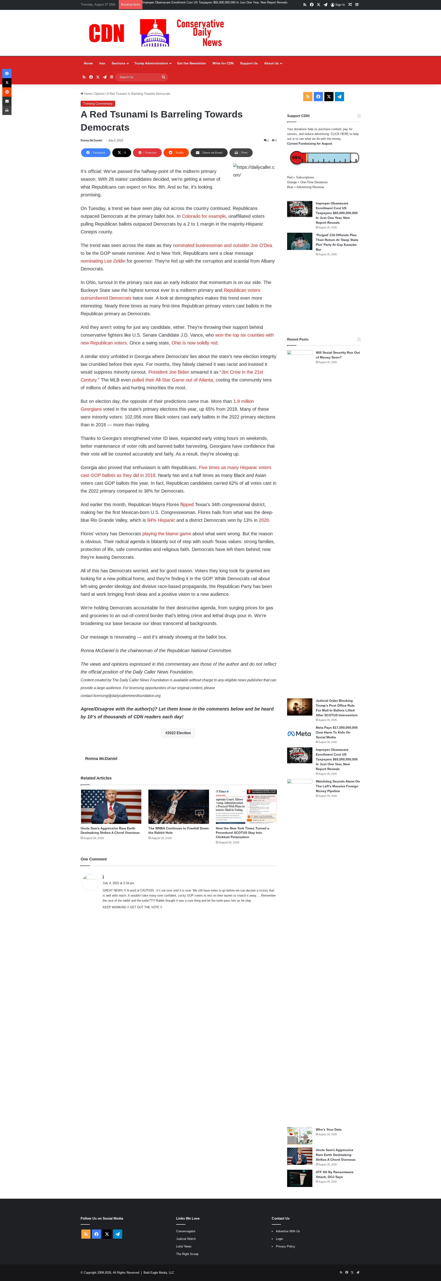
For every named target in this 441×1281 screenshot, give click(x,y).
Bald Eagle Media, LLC (159, 1272)
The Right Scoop (187, 1254)
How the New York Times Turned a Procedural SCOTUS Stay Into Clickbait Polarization (242, 832)
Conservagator (185, 1231)
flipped (187, 504)
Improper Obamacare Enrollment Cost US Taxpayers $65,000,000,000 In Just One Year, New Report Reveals (215, 2)
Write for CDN (223, 63)
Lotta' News (184, 1246)
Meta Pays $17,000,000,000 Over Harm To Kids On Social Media (337, 732)
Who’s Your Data (329, 1129)
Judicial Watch (186, 1239)
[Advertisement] (323, 296)
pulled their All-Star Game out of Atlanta (172, 379)
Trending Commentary (98, 103)
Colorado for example (204, 216)
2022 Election (179, 733)
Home (88, 63)
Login (279, 1239)
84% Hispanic (161, 520)
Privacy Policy (285, 1246)
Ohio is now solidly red (194, 342)
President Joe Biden (168, 372)
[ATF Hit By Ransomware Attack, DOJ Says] (299, 1178)
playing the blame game (166, 533)
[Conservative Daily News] (159, 33)
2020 (264, 520)
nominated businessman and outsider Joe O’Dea (222, 245)
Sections (118, 63)
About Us (271, 63)
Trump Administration (151, 63)
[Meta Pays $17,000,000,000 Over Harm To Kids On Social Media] (299, 733)
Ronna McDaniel (91, 140)
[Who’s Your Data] (299, 1135)
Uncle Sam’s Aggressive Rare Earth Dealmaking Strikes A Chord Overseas (336, 1154)
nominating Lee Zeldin (103, 261)
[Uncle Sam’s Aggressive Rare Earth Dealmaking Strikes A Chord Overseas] (111, 807)
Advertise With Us (288, 1231)
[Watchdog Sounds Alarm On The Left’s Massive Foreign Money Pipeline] (299, 951)
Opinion (99, 93)
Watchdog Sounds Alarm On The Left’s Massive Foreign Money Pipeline (338, 786)
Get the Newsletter (191, 63)
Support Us (249, 63)
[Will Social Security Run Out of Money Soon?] (299, 522)
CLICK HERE (340, 134)
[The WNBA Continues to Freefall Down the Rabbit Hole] (178, 807)
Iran (102, 63)
